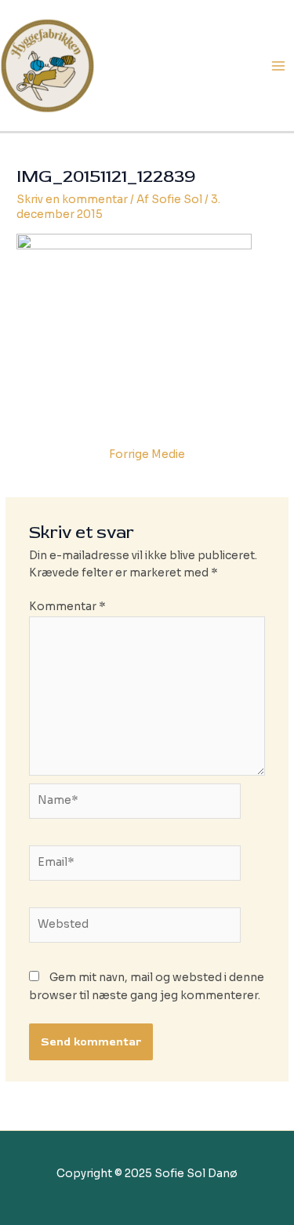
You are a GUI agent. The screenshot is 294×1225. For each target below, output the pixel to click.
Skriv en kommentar (72, 199)
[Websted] (135, 928)
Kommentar (67, 606)
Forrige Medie (147, 454)
